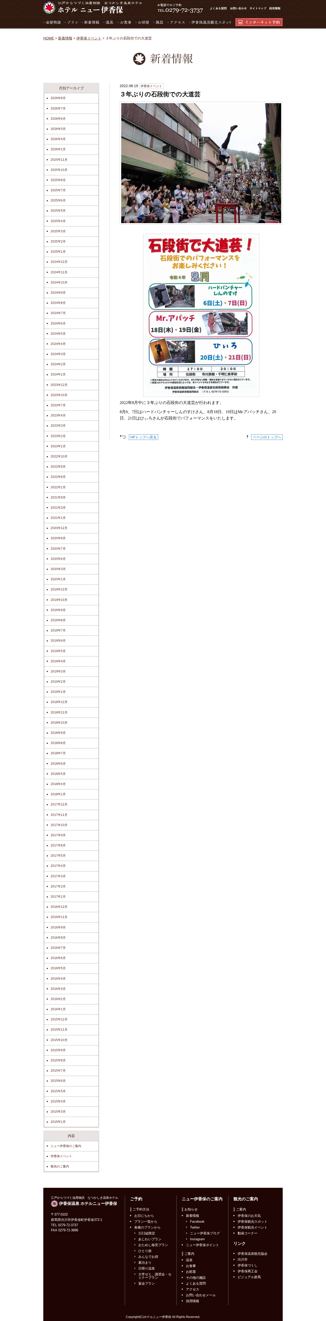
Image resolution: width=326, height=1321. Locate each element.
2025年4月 (58, 221)
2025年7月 (58, 190)
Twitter (195, 1227)
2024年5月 (58, 333)
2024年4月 (58, 344)
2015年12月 (59, 1019)
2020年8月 (58, 538)
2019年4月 (58, 661)
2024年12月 (59, 262)
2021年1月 (58, 518)
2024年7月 (58, 313)
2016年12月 (59, 907)
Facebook (197, 1221)
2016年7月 (58, 948)
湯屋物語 (53, 22)
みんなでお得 (148, 1257)
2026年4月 (58, 139)
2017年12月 (59, 804)
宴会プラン (146, 1283)
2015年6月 (58, 1081)
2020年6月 (58, 559)
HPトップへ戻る (143, 437)
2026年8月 (58, 98)
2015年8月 (58, 1060)
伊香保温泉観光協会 (252, 1254)
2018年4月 (58, 784)
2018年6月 (58, 763)
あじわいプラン (149, 1239)
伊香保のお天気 (249, 1216)
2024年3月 (58, 354)
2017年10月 (59, 825)
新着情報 (90, 22)
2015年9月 (58, 1050)
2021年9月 (58, 497)
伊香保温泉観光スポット (208, 22)
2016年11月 (59, 917)
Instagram (197, 1239)
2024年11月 (59, 272)
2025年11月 (59, 159)
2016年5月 (58, 968)
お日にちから (144, 1216)
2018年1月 (58, 794)
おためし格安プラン (153, 1245)
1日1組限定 (146, 1233)
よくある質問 (218, 8)
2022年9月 (58, 466)
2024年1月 (58, 374)
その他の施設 (196, 1277)
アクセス (175, 22)
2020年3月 (58, 569)
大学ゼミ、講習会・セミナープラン (154, 1275)
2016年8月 (58, 937)
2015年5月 (58, 1091)
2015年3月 (58, 1111)
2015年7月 (58, 1070)
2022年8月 (58, 477)
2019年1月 (58, 692)
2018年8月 (58, 743)
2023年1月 (58, 446)
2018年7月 (58, 753)
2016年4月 (58, 978)
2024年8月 (58, 303)
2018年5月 (58, 774)
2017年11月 (59, 815)
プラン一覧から (145, 1221)
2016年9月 (58, 927)
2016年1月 (58, 1009)
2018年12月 (59, 702)
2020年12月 (59, 528)
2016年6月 (58, 958)
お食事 (124, 22)
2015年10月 (59, 1040)
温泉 (108, 22)
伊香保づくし (247, 1265)
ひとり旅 (145, 1251)
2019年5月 (58, 651)
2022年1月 (58, 487)
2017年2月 (58, 886)
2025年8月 (58, 180)
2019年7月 (58, 630)
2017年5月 (58, 855)
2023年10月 (59, 395)
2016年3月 (58, 989)
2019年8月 (58, 620)
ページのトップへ (267, 437)
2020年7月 (58, 548)
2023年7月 (58, 405)
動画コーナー (247, 1233)
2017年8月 (58, 845)
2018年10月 (59, 722)
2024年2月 (58, 364)
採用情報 (275, 8)
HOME (48, 38)
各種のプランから (147, 1227)
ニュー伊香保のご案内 (66, 1146)
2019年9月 (58, 610)
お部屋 (142, 22)
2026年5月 (58, 129)
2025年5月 (58, 210)
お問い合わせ (238, 8)
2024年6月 (58, 323)
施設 (158, 22)
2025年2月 (58, 241)
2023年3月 (58, 425)
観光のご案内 (60, 1166)
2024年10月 (59, 282)
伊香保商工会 (247, 1271)
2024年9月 (58, 292)
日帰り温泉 (146, 1268)
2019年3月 (58, 671)
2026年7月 (58, 108)
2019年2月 (58, 681)
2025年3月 (58, 231)
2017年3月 (58, 876)
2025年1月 (58, 251)
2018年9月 (58, 733)
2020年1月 (58, 579)
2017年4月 (58, 866)
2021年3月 (58, 507)
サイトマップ (258, 8)
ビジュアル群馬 (249, 1277)
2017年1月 (58, 896)
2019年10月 (59, 600)
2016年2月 (58, 999)
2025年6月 (58, 200)
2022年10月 (59, 456)
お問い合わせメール (201, 1295)
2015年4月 (58, 1101)
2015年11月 (59, 1029)
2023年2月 (58, 436)
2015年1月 (58, 1122)
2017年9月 (58, 835)
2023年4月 (58, 415)
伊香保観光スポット (252, 1221)
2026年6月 (58, 118)
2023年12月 (59, 385)
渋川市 (243, 1259)
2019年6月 (58, 640)
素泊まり (145, 1262)
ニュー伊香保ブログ (205, 1233)
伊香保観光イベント (252, 1227)
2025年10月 (59, 170)
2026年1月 (58, 149)
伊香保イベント (88, 38)
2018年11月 (59, 712)
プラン (71, 22)
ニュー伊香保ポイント (202, 1245)
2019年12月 (59, 589)
